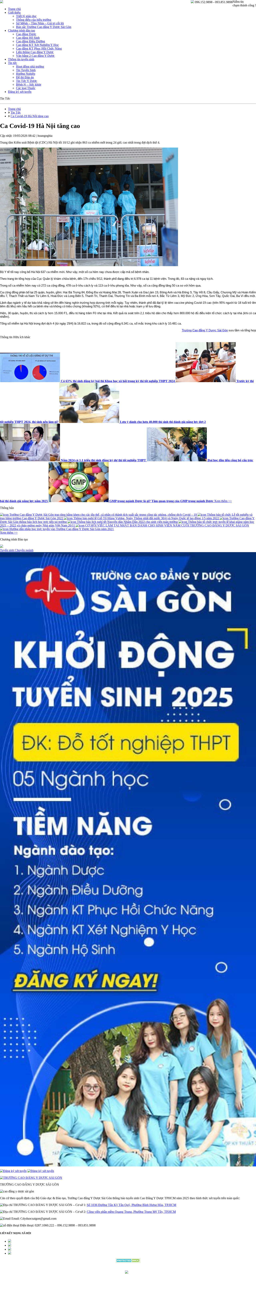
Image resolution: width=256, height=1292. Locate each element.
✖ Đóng (158, 636)
